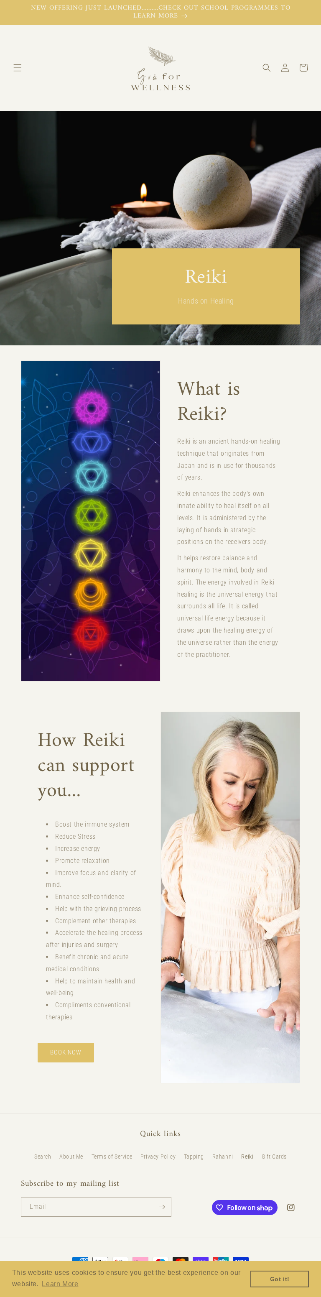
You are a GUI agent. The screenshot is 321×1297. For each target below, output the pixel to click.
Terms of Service (112, 1156)
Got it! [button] (280, 1279)
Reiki (247, 1156)
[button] (17, 68)
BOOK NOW (66, 1052)
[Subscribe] (162, 1207)
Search (42, 1156)
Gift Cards (274, 1156)
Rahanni (222, 1156)
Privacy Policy (158, 1156)
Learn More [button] (60, 1283)
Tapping (194, 1156)
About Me (71, 1156)
